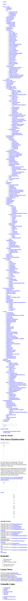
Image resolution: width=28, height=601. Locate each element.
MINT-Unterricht (13, 95)
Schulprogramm (10, 82)
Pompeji (11, 284)
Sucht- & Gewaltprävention (15, 155)
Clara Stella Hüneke (13, 50)
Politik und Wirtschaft (17, 226)
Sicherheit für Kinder (11, 321)
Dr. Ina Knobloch (13, 46)
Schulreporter (12, 266)
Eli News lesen (6, 432)
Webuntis (8, 329)
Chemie (14, 218)
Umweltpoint (15, 147)
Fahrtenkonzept (12, 279)
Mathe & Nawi (12, 214)
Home (4, 1)
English (11, 303)
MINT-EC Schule (13, 71)
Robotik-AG (15, 103)
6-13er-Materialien (10, 314)
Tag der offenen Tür (10, 81)
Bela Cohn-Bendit (13, 33)
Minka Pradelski (13, 51)
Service (5, 311)
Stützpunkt (11, 186)
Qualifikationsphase (13, 252)
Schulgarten (14, 110)
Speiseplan (8, 330)
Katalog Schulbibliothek (11, 332)
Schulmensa (9, 203)
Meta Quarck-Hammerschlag (15, 53)
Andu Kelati (12, 42)
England (11, 286)
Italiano (11, 307)
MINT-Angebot (7, 360)
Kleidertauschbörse (16, 144)
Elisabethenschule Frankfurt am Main (11, 431)
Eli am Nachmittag (10, 270)
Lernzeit (11, 274)
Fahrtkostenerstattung (11, 320)
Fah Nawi (11, 369)
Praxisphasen (12, 24)
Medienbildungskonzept (17, 134)
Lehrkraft (8, 295)
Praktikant (8, 298)
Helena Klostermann (14, 45)
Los (4, 426)
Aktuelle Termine (4, 428)
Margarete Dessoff (13, 36)
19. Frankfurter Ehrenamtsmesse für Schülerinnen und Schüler (11, 578)
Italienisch (14, 212)
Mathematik (14, 221)
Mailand (11, 285)
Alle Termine (4, 552)
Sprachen (11, 205)
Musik (13, 236)
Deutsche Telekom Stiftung (18, 124)
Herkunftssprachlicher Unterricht (19, 213)
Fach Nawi (14, 98)
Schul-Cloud (15, 131)
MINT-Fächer (15, 97)
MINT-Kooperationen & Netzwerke (17, 115)
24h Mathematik (15, 107)
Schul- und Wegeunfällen (12, 337)
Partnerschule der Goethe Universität (17, 383)
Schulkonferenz (9, 28)
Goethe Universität (16, 168)
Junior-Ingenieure (16, 102)
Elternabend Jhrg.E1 (16, 527)
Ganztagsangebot (10, 200)
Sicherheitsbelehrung (11, 356)
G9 (7, 181)
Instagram (5, 421)
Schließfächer (9, 339)
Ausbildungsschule (10, 23)
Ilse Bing (11, 31)
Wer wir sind (6, 6)
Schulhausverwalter (10, 22)
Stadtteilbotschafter (13, 268)
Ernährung (14, 111)
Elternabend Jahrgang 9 (17, 531)
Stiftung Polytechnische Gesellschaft (17, 122)
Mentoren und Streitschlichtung (16, 190)
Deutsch (14, 206)
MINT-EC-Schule (16, 90)
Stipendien (8, 254)
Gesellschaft (12, 224)
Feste (10, 261)
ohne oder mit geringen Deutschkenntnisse (16, 302)
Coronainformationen (11, 357)
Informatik (14, 222)
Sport (10, 239)
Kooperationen (9, 84)
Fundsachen (9, 341)
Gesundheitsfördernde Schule (16, 76)
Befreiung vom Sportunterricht (13, 343)
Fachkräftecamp (18, 580)
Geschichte (14, 231)
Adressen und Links (13, 196)
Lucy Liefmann (12, 49)
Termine (11, 179)
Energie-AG (15, 142)
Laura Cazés (12, 32)
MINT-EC (11, 89)
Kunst (13, 235)
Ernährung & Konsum (14, 152)
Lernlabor (11, 275)
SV (7, 10)
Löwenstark (9, 182)
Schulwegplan (9, 347)
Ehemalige (8, 29)
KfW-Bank (14, 174)
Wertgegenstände (10, 342)
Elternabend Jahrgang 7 (17, 524)
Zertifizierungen (10, 66)
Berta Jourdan (12, 41)
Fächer (7, 204)
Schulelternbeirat (10, 17)
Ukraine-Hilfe (9, 255)
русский (11, 310)
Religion (14, 227)
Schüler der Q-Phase (11, 293)
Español (11, 305)
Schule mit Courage (13, 73)
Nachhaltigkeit (15, 108)
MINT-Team (15, 93)
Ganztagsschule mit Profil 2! (15, 67)
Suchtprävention (13, 188)
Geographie (14, 232)
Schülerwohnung (13, 271)
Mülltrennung (15, 146)
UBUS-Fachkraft (10, 18)
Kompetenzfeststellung (14, 164)
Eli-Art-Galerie (12, 263)
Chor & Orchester (13, 280)
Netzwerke (8, 85)
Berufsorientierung (10, 159)
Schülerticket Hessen (11, 350)
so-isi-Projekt (15, 148)
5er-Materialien (9, 312)
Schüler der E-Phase (11, 292)
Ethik (13, 230)
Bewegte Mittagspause (14, 272)
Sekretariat (8, 20)
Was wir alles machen (14, 178)
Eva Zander (12, 64)
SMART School (13, 72)
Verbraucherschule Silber (15, 77)
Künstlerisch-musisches (14, 234)
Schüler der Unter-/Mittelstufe (13, 290)
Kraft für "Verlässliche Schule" (13, 297)
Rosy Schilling (12, 55)
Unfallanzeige (9, 348)
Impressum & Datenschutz (9, 596)
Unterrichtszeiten (10, 326)
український (12, 308)
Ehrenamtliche (9, 301)
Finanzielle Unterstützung (12, 319)
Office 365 (5, 592)
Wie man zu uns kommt (8, 288)
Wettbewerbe (15, 112)
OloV (10, 177)
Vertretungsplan (9, 328)
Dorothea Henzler (13, 40)
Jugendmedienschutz (16, 133)
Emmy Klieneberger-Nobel (15, 44)
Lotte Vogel (12, 60)
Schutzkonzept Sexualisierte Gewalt (17, 195)
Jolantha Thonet (12, 59)
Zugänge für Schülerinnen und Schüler (15, 315)
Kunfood (11, 262)
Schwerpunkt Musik (11, 86)
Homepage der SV (13, 11)
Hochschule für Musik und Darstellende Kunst (18, 172)
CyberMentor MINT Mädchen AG (17, 374)
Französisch (14, 210)
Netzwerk (11, 138)
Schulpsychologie (13, 193)
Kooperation (12, 165)
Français (11, 306)
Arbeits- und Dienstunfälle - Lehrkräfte (15, 338)
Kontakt (8, 324)
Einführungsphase (13, 250)
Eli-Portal (5, 359)
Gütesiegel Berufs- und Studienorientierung (14, 69)
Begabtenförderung (10, 197)
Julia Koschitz (12, 48)
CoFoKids (14, 126)
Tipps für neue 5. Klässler (12, 333)
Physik (13, 219)
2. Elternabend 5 (16, 525)
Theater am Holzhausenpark (12, 257)
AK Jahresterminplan (17, 526)
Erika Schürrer (12, 57)
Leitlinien (14, 141)
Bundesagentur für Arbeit (18, 166)
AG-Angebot (12, 276)
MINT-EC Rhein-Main (17, 125)
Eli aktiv (8, 259)
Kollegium (8, 9)
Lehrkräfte (8, 346)
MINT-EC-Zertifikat (16, 91)
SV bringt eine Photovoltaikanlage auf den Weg (11, 575)
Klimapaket (11, 139)
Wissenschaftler (9, 299)
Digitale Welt (12, 223)
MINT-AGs (14, 99)
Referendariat (12, 26)
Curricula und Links (13, 162)
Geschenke (8, 345)
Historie (8, 79)
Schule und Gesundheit (11, 151)
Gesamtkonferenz (16, 533)
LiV (7, 294)
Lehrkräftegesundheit (14, 156)
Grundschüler (9, 289)
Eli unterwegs (9, 277)
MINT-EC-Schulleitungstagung (19, 94)
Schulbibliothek (9, 201)
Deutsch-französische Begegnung (16, 283)
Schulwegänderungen (12, 576)
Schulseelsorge (9, 19)
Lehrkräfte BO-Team (14, 175)
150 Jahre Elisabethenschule (11, 573)
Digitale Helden (15, 130)
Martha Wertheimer (13, 63)
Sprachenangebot (10, 135)
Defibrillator (12, 157)
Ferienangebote (9, 317)
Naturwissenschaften (16, 215)
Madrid (10, 281)
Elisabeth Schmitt (13, 54)
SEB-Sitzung (15, 534)
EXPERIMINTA (16, 128)
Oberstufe (8, 248)
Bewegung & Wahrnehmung (15, 153)
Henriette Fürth (12, 39)
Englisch (14, 209)
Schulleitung (9, 8)
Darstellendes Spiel (16, 237)
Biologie (14, 217)
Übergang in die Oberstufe (15, 249)
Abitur (10, 253)
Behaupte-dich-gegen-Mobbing (16, 191)
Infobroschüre (9, 352)
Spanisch (14, 208)
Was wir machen (7, 258)
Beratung (8, 183)
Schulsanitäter (12, 267)
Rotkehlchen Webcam (17, 113)
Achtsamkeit (9, 199)
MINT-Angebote (13, 101)
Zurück (2, 492)
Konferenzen (9, 355)
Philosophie (14, 228)
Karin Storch (12, 58)
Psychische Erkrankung (14, 192)
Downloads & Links (11, 336)
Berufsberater (12, 160)
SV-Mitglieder (12, 14)
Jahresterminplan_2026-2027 (12, 354)
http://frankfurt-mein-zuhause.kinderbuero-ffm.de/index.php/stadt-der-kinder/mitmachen (12, 478)
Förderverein (9, 27)
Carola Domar (12, 37)
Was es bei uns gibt (7, 80)
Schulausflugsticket (10, 351)
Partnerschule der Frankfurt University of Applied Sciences (19, 119)
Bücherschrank (15, 143)
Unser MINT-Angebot (11, 88)
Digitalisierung (12, 129)
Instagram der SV (13, 13)
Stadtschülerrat (12, 15)
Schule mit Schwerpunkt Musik (16, 75)
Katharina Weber (13, 62)
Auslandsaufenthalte (13, 184)
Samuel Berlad (12, 35)
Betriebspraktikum (13, 161)
